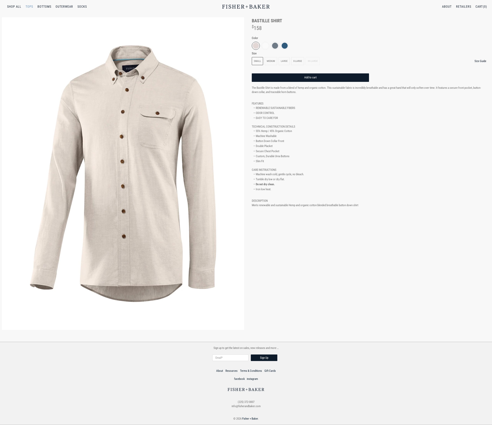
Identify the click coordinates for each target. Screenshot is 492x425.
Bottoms (44, 6)
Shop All (14, 6)
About (447, 6)
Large (284, 61)
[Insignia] (285, 46)
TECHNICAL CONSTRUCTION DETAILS (273, 126)
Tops (29, 6)
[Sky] (275, 46)
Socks (82, 6)
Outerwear (64, 6)
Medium (271, 61)
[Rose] (256, 46)
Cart (479, 6)
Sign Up (264, 357)
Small (257, 61)
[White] (265, 46)
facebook (239, 379)
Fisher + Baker (250, 418)
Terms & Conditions (251, 371)
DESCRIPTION (260, 201)
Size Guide (480, 61)
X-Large (297, 61)
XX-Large (313, 61)
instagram (252, 379)
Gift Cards (270, 371)
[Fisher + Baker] (246, 6)
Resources (231, 371)
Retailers (463, 6)
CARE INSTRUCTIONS (264, 170)
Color (255, 38)
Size (254, 53)
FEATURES (257, 103)
